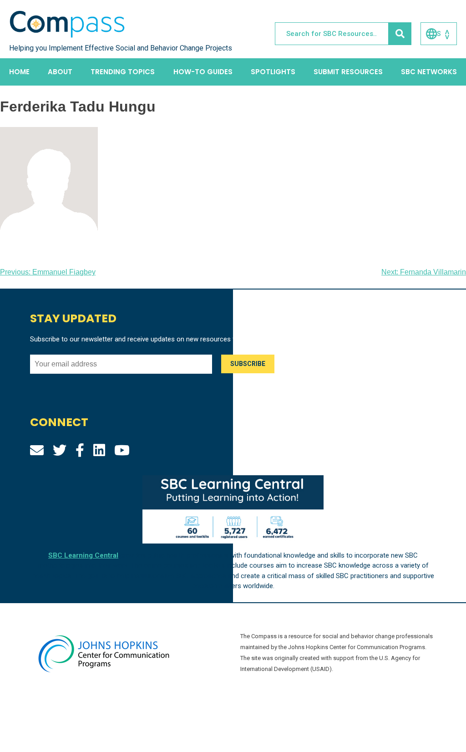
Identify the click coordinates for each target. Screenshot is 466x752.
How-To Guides (203, 71)
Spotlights (273, 71)
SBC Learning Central (83, 555)
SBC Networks (429, 71)
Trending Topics (123, 71)
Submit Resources (348, 71)
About (60, 71)
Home (19, 71)
